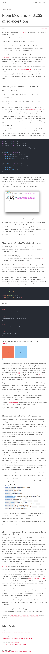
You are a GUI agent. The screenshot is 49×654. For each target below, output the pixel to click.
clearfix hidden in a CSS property (37, 578)
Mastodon (25, 651)
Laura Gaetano (35, 616)
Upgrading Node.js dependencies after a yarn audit (16, 632)
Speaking (12, 651)
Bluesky (16, 651)
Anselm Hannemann (23, 616)
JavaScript (10, 630)
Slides (40, 2)
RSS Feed (29, 651)
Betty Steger (13, 616)
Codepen (4, 343)
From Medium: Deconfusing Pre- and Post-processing (17, 638)
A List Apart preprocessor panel (21, 72)
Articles (35, 2)
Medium (24, 32)
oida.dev (4, 2)
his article (41, 375)
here (27, 135)
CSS (46, 28)
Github (20, 651)
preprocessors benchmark (34, 109)
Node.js (14, 630)
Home (3, 9)
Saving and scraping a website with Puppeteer (15, 644)
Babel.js (21, 265)
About (44, 2)
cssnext (42, 258)
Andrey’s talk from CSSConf (24, 69)
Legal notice (7, 651)
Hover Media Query (13, 402)
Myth (18, 372)
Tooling (42, 28)
